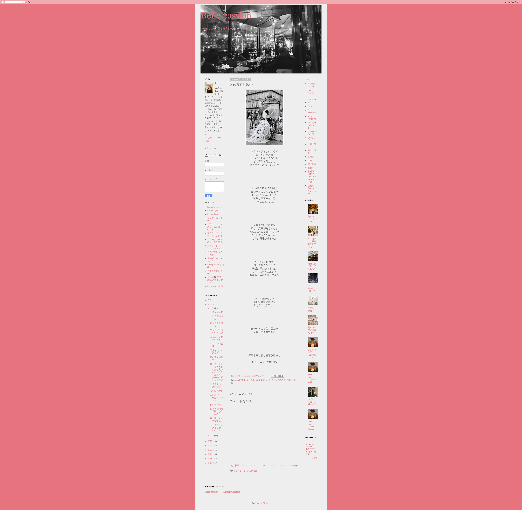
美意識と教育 (312, 309)
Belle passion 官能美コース (215, 266)
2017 (210, 462)
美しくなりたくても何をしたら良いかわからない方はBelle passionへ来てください (216, 372)
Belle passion (226, 14)
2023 (210, 304)
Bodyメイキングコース (312, 92)
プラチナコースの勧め (216, 385)
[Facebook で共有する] (279, 376)
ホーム (264, 465)
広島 (310, 160)
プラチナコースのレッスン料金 (215, 240)
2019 (210, 454)
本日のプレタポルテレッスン (216, 398)
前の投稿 (293, 465)
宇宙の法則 (287, 380)
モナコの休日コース (215, 272)
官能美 (311, 156)
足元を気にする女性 (216, 351)
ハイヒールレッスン (312, 125)
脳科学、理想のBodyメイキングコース (312, 176)
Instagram (211, 148)
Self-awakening (312, 111)
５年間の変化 (216, 390)
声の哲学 (312, 164)
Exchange (312, 98)
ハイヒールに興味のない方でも (312, 242)
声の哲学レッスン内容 (215, 253)
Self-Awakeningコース (312, 288)
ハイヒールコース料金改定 (312, 402)
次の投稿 (235, 465)
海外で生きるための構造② (311, 452)
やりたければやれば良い (216, 331)
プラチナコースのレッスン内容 (215, 234)
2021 (210, 445)
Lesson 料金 (212, 214)
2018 (210, 458)
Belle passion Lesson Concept (313, 425)
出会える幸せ (216, 311)
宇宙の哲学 (312, 145)
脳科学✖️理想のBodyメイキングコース (215, 280)
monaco (311, 102)
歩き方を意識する (216, 324)
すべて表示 (313, 458)
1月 (212, 435)
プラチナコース (312, 132)
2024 (210, 300)
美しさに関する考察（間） (312, 330)
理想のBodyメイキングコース (312, 189)
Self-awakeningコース (215, 287)
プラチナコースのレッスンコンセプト (215, 227)
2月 (212, 308)
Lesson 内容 (212, 210)
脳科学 (311, 167)
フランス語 (276, 380)
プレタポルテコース (215, 219)
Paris (253, 380)
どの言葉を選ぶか (216, 317)
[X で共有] (277, 376)
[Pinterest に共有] (282, 376)
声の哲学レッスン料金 (215, 259)
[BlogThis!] (274, 376)
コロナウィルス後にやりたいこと (216, 428)
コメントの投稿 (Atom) (246, 470)
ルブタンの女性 (216, 345)
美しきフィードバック (312, 219)
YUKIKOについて (263, 380)
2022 (210, 441)
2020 (210, 449)
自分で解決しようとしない (312, 266)
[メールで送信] (272, 376)
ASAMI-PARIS (243, 380)
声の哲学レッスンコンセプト (215, 247)
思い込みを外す (216, 358)
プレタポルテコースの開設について (312, 353)
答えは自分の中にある (216, 338)
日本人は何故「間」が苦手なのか (216, 411)
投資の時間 (215, 404)
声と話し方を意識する (216, 419)
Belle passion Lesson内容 (312, 378)
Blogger (266, 503)
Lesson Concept (214, 206)
